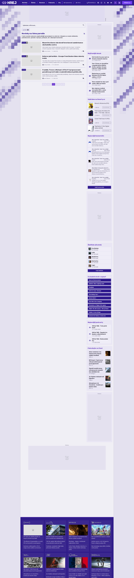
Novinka (23, 42)
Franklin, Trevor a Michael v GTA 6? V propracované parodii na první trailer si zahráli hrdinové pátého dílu (62, 71)
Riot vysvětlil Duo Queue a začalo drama (101, 537)
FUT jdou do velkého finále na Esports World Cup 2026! (32, 537)
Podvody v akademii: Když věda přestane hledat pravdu (55, 547)
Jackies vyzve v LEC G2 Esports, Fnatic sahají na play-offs (100, 542)
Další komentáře (99, 187)
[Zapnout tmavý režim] (119, 2)
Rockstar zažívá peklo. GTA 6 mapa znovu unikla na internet (32, 547)
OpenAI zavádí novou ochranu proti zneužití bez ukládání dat (96, 370)
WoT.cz (91, 365)
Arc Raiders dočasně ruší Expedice (96, 377)
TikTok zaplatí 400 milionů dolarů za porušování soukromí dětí (55, 542)
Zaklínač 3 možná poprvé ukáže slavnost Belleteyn (55, 570)
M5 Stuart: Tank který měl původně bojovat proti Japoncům (96, 361)
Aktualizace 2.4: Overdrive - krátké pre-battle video (96, 385)
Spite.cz (91, 357)
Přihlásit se (127, 2)
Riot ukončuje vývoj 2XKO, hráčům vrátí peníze (101, 547)
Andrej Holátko (47, 51)
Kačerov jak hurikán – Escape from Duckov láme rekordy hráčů (63, 57)
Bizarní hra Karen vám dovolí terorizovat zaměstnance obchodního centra (62, 44)
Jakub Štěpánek (47, 78)
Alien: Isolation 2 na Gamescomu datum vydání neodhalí (95, 353)
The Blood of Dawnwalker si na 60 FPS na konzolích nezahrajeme (33, 542)
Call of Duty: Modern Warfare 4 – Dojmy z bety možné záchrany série (78, 547)
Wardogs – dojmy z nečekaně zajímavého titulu (77, 542)
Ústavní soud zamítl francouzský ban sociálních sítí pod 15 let (78, 570)
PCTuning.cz (92, 373)
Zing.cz (91, 380)
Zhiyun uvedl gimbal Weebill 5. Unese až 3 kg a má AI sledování (100, 570)
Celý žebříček (99, 270)
